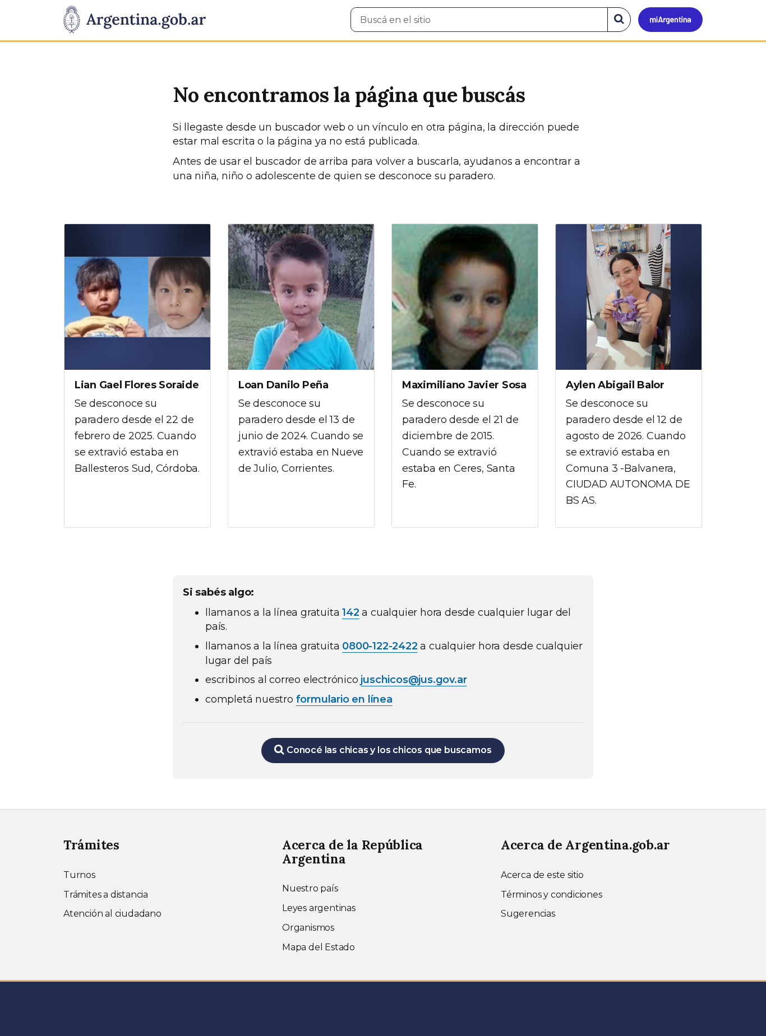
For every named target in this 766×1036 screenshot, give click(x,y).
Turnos (79, 875)
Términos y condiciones (551, 894)
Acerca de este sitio (542, 875)
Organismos (308, 927)
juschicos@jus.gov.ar (414, 679)
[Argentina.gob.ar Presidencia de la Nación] (134, 20)
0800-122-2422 (379, 646)
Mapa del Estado (318, 947)
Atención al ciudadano (112, 913)
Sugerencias (528, 913)
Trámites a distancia (105, 894)
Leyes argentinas (319, 908)
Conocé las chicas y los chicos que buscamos (387, 750)
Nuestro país (310, 888)
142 (350, 612)
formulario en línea (344, 699)
